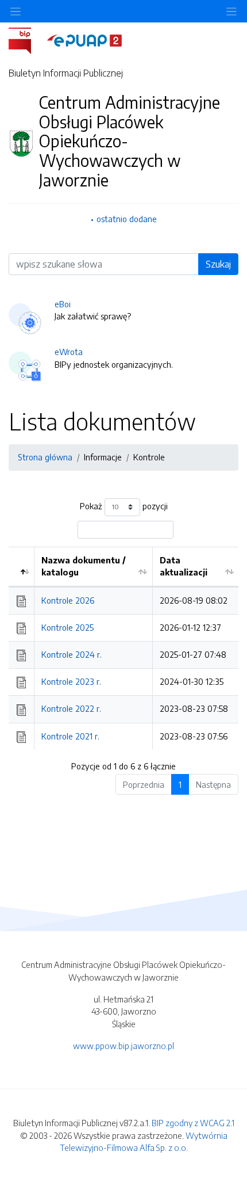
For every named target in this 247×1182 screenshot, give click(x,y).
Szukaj (218, 264)
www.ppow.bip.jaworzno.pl (123, 1045)
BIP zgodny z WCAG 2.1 (193, 1123)
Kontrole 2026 (67, 600)
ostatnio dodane (127, 218)
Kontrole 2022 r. (71, 708)
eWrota (69, 351)
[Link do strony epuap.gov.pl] (84, 40)
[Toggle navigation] (231, 11)
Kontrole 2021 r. (70, 736)
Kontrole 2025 (67, 627)
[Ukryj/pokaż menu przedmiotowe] (15, 11)
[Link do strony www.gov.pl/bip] (27, 40)
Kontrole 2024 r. (71, 654)
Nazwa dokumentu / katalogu (83, 566)
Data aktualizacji (183, 566)
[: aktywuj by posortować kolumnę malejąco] (21, 567)
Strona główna (45, 457)
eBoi (63, 304)
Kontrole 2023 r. (71, 681)
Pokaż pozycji (124, 506)
